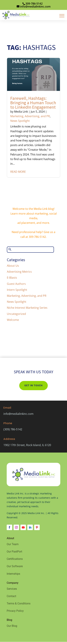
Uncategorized (16, 314)
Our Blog (12, 625)
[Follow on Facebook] (9, 527)
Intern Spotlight (17, 290)
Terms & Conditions (18, 603)
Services (12, 588)
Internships (13, 573)
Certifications (15, 559)
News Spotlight (20, 121)
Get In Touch (33, 385)
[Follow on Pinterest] (37, 527)
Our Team (13, 544)
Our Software (15, 566)
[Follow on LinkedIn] (30, 527)
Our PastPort (14, 551)
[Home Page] (15, 15)
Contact (11, 596)
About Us (13, 266)
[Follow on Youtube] (23, 527)
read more (18, 172)
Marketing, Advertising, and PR (30, 116)
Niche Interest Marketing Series (27, 308)
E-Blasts (12, 277)
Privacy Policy (15, 610)
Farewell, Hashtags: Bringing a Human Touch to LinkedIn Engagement (33, 102)
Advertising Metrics (19, 272)
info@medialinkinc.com (18, 414)
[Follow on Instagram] (16, 527)
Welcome (13, 320)
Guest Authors (16, 284)
